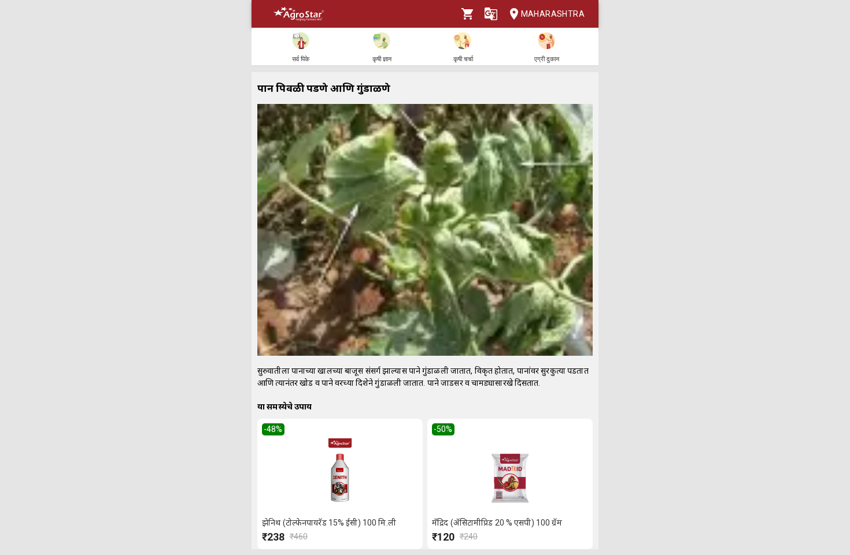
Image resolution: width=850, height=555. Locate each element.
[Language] (490, 13)
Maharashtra (553, 13)
